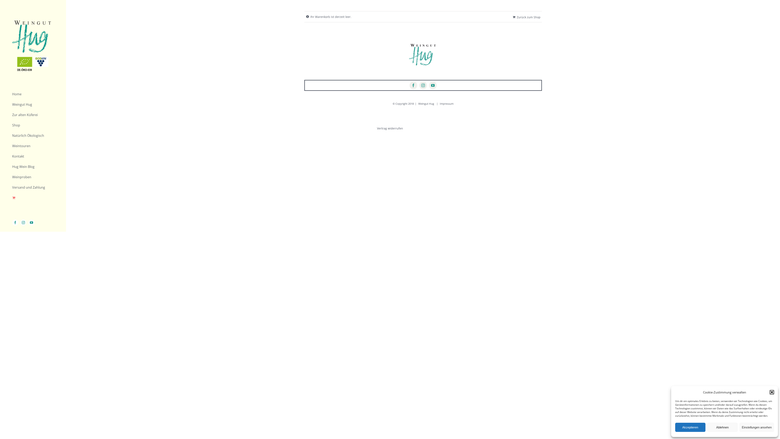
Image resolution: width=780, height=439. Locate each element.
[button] (772, 392)
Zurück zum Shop (529, 17)
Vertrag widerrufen (390, 128)
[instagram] (423, 85)
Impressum (447, 103)
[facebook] (413, 85)
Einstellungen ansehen (757, 427)
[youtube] (433, 85)
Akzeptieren (690, 427)
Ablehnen (722, 427)
